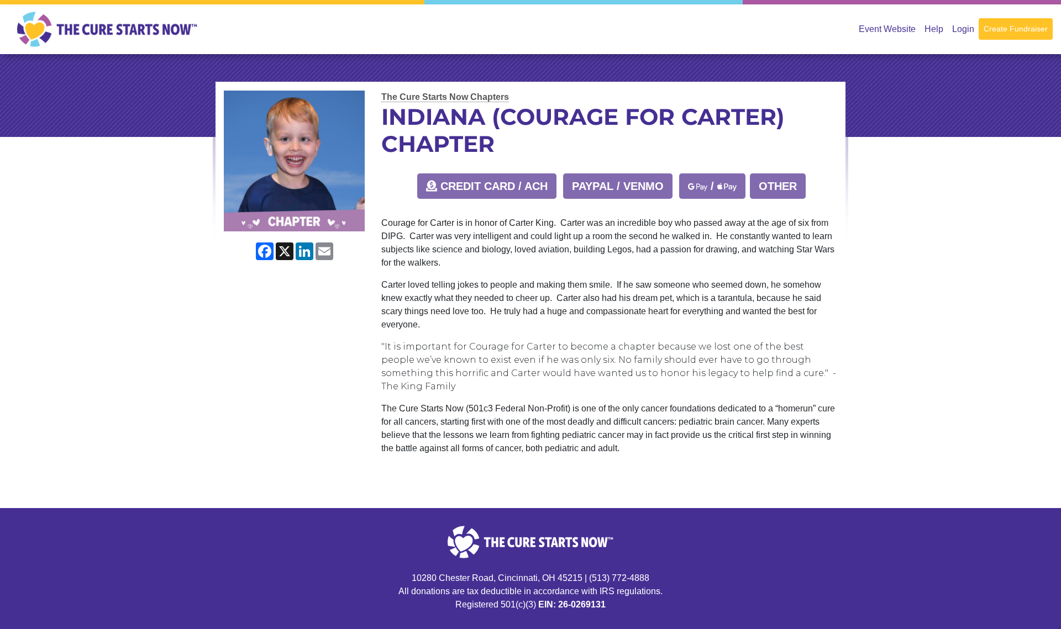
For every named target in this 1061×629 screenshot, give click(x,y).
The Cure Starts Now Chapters (445, 97)
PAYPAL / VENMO (618, 186)
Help (934, 29)
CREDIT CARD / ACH (492, 186)
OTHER (778, 186)
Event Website (887, 29)
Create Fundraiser (1016, 28)
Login (963, 29)
